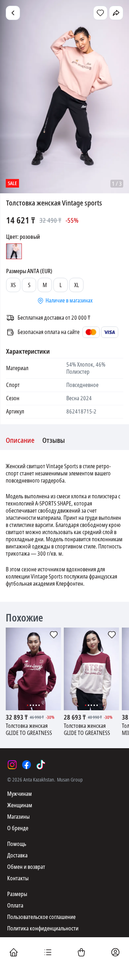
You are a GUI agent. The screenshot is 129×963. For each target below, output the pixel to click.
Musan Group (70, 780)
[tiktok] (41, 765)
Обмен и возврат (26, 867)
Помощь (16, 844)
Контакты (18, 878)
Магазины (18, 817)
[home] (13, 953)
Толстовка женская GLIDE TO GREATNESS (29, 729)
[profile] (115, 953)
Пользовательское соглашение (41, 917)
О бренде (17, 828)
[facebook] (27, 765)
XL (76, 285)
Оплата (15, 905)
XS (13, 285)
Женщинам (19, 805)
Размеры (17, 894)
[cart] (81, 953)
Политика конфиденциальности (42, 928)
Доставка (17, 855)
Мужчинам (19, 794)
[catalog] (47, 953)
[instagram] (12, 765)
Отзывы (53, 441)
